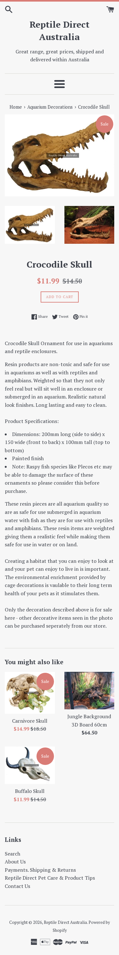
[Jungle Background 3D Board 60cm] (89, 690)
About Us (15, 861)
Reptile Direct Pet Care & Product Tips (50, 877)
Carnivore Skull (29, 720)
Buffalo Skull (29, 791)
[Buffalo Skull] (30, 765)
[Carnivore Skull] (30, 693)
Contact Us (17, 886)
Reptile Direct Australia (59, 30)
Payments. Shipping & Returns (40, 869)
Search (12, 853)
